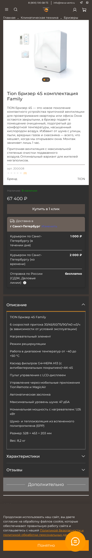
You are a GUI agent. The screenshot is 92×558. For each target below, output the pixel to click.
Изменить (49, 226)
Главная (9, 18)
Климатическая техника (39, 18)
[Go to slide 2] (48, 80)
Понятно (46, 545)
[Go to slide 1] (44, 80)
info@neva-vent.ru (64, 2)
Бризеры (71, 18)
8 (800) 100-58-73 (38, 2)
